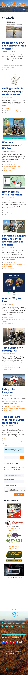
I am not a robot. (10, 485)
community (18, 65)
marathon (6, 213)
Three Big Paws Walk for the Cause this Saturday (13, 419)
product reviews (8, 450)
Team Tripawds (15, 441)
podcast (8, 168)
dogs (17, 111)
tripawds (12, 67)
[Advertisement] (14, 589)
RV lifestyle (10, 408)
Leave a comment (9, 269)
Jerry (5, 408)
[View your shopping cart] (14, 9)
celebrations (10, 65)
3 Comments (7, 369)
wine (21, 367)
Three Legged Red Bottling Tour (12, 349)
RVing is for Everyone (8, 391)
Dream (6, 108)
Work (11, 63)
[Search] (22, 457)
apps (5, 65)
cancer (13, 264)
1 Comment (7, 113)
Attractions (7, 365)
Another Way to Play (11, 299)
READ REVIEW (18, 577)
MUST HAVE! (9, 577)
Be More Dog (7, 166)
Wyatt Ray (5, 443)
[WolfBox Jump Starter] (14, 575)
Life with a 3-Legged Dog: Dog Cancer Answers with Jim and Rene (14, 240)
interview (18, 264)
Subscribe (8, 651)
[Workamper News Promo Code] (14, 525)
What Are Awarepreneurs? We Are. (12, 145)
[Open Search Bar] (19, 9)
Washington (16, 367)
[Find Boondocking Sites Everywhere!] (14, 556)
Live (9, 108)
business (14, 166)
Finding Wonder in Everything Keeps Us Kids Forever (12, 91)
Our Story (6, 63)
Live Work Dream (13, 3)
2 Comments (7, 69)
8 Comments (7, 410)
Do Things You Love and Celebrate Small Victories (14, 45)
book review (12, 111)
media (4, 168)
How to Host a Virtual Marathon (12, 193)
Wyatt (23, 408)
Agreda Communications (11, 668)
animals (6, 111)
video (10, 367)
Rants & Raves (8, 439)
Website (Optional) (9, 479)
